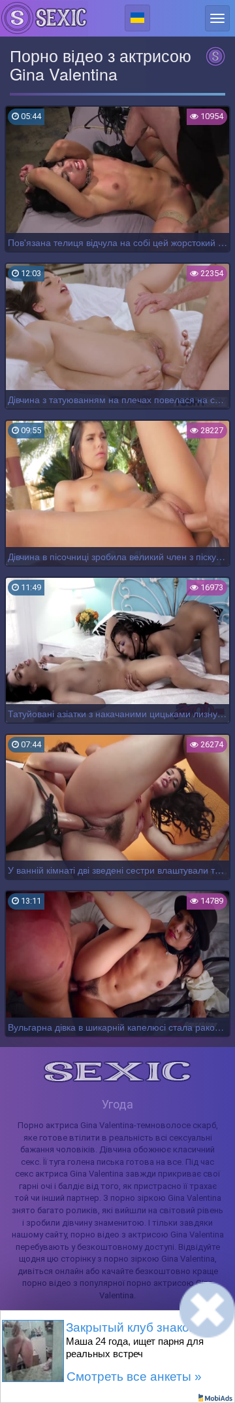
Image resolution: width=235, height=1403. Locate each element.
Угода (117, 1104)
